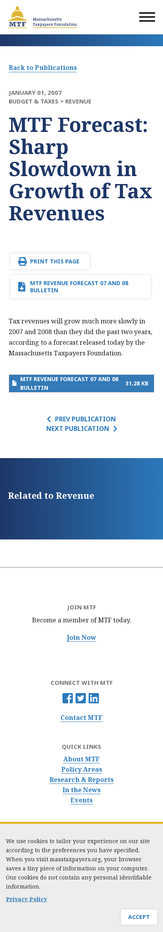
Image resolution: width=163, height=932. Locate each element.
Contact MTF (81, 718)
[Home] (42, 17)
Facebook (67, 698)
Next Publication (77, 428)
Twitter (80, 698)
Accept (139, 917)
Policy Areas (81, 769)
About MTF (81, 759)
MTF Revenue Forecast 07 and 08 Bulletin (79, 286)
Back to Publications (43, 67)
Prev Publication (85, 419)
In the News (81, 790)
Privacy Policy (26, 899)
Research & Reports (81, 780)
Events (81, 800)
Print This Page (55, 261)
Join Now (81, 637)
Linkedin (93, 698)
